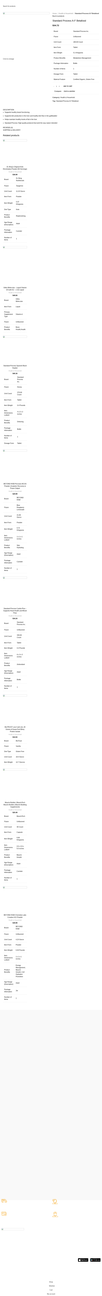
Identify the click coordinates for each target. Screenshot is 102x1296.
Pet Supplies (31, 1250)
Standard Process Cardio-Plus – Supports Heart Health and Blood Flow (15, 611)
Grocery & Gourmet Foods (35, 1243)
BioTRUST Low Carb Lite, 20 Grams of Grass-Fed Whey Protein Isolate (15, 729)
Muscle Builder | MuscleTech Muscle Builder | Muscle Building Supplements (15, 805)
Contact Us (55, 1240)
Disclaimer (55, 1237)
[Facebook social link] (54, 104)
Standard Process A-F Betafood (67, 101)
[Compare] (15, 162)
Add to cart (67, 86)
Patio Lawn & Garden (33, 1247)
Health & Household (66, 13)
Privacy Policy (56, 1233)
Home (54, 13)
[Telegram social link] (63, 104)
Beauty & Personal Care (34, 1233)
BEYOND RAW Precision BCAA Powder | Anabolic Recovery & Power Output (15, 486)
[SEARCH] (98, 6)
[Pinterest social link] (59, 104)
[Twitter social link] (56, 104)
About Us (55, 1243)
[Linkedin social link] (61, 104)
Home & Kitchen (32, 1240)
